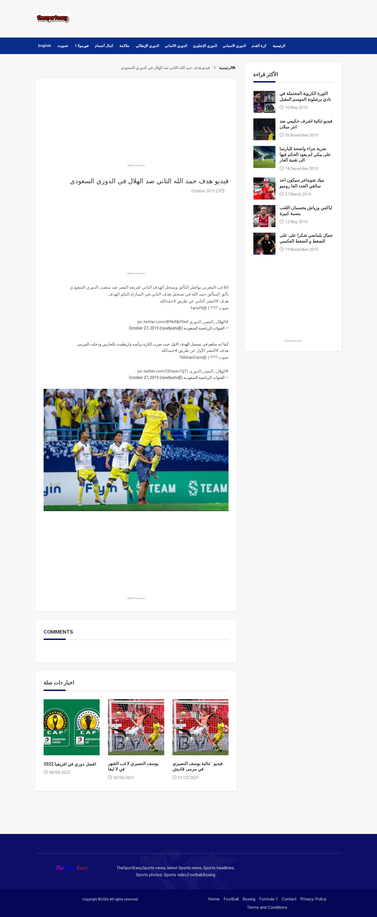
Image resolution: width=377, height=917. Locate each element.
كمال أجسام (104, 46)
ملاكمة (124, 46)
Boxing (249, 899)
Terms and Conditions (267, 907)
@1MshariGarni (193, 357)
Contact (289, 899)
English (44, 46)
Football (231, 899)
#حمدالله (168, 301)
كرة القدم (259, 46)
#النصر (212, 301)
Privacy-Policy (313, 899)
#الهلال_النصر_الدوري (209, 321)
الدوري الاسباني (234, 46)
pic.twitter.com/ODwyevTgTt (162, 371)
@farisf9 (199, 307)
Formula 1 (268, 899)
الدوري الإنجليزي (205, 46)
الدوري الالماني (176, 46)
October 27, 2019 (144, 328)
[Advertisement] (240, 18)
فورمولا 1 (82, 46)
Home (214, 899)
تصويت (62, 46)
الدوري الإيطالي (147, 46)
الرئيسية (279, 46)
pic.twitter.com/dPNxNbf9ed (162, 321)
